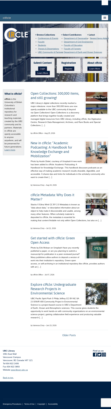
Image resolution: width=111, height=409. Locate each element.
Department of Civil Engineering (78, 42)
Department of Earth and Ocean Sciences (83, 52)
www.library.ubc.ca (19, 370)
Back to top (8, 377)
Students (42, 45)
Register (68, 68)
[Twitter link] (99, 355)
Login (42, 68)
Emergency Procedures (12, 404)
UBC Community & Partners (50, 52)
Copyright (41, 404)
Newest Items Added (99, 38)
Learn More (42, 73)
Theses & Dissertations (48, 49)
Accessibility (53, 404)
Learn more (9, 150)
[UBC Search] (105, 3)
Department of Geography (76, 38)
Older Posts (69, 335)
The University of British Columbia (47, 5)
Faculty (41, 42)
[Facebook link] (95, 355)
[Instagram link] (104, 355)
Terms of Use (29, 404)
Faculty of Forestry (72, 49)
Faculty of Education (73, 45)
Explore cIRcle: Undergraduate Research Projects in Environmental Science (53, 289)
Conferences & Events (48, 38)
